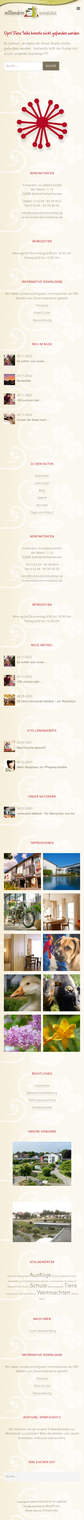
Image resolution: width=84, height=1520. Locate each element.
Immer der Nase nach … (33, 420)
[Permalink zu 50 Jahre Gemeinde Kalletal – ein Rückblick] (10, 702)
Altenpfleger (23, 1276)
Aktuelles (11, 1276)
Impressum (42, 1086)
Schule (38, 1286)
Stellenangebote (55, 1287)
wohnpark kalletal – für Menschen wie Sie (45, 813)
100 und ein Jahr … (30, 400)
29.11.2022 (24, 356)
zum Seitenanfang (43, 1331)
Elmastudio (50, 1510)
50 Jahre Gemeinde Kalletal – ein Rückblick (46, 701)
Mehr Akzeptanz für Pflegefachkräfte (42, 767)
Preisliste (42, 305)
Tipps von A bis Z (42, 512)
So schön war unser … (32, 361)
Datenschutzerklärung (42, 1093)
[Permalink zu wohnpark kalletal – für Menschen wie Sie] (10, 814)
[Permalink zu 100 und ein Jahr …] (10, 401)
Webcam (32, 1294)
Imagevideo (13, 1282)
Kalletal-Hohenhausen (30, 1282)
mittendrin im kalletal (51, 1502)
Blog (42, 490)
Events (74, 1276)
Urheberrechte (42, 1107)
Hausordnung (42, 320)
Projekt (25, 1287)
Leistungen (42, 483)
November (24, 381)
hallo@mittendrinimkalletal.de (42, 213)
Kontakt (42, 505)
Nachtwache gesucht (31, 747)
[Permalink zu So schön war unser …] (10, 362)
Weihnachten (53, 1293)
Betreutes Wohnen (61, 1276)
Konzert (45, 1282)
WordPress (52, 1506)
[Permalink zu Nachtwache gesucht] (10, 748)
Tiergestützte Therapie (16, 1294)
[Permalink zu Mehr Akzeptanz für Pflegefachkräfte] (10, 768)
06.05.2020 (24, 696)
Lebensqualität (56, 1282)
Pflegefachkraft (14, 1287)
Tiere (70, 1286)
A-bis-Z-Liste (42, 313)
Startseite (42, 476)
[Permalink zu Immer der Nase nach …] (10, 421)
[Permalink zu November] (10, 382)
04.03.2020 (24, 808)
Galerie (42, 498)
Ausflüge (40, 1276)
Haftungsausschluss (42, 1100)
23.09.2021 (24, 743)
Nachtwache (70, 1282)
